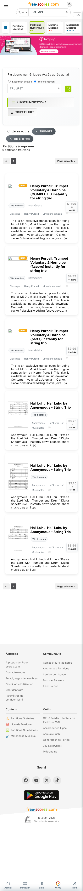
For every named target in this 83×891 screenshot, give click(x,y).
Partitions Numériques (24, 730)
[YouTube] (36, 780)
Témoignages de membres (22, 678)
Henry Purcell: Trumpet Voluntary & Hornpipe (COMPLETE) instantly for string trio (49, 192)
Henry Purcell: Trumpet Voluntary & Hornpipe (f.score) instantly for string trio (49, 264)
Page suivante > (66, 161)
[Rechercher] (67, 12)
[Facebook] (26, 780)
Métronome (50, 751)
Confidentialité (14, 689)
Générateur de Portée (56, 739)
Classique (15, 213)
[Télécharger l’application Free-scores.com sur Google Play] (41, 795)
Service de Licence (54, 674)
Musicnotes (38, 427)
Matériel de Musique (23, 735)
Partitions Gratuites (22, 718)
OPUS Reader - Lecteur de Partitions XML (59, 720)
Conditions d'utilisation (19, 684)
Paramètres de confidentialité (14, 697)
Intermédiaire (35, 205)
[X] (47, 780)
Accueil (8, 887)
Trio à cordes (22, 138)
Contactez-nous (15, 672)
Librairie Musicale (21, 724)
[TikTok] (57, 780)
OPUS (58, 887)
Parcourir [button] (25, 887)
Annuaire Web (51, 733)
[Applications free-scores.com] (5, 27)
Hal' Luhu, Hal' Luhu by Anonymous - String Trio (50, 405)
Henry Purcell (31, 213)
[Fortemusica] (27, 819)
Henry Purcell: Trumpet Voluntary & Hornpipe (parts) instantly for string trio (49, 337)
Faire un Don (50, 686)
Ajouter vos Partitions (56, 668)
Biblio (41, 887)
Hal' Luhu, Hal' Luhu (59, 423)
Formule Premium (53, 680)
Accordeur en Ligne (55, 727)
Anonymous (38, 423)
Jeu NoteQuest (52, 745)
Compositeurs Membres (57, 662)
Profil (74, 887)
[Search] (68, 89)
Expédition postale (22, 81)
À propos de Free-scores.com (17, 664)
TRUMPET (46, 131)
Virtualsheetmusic (52, 213)
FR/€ (77, 14)
